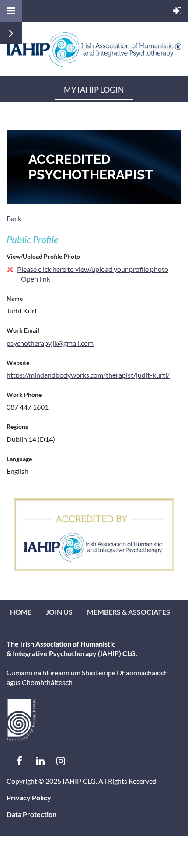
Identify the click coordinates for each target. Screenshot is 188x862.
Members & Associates (128, 612)
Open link (35, 279)
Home (20, 612)
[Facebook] (19, 761)
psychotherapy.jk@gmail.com (50, 343)
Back (14, 218)
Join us (59, 612)
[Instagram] (61, 761)
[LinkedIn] (40, 761)
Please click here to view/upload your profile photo (92, 269)
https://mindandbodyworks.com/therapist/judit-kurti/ (88, 375)
